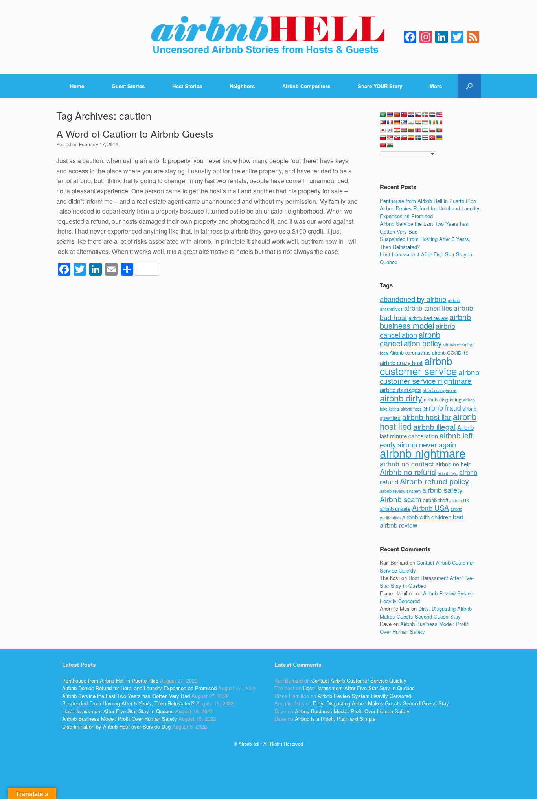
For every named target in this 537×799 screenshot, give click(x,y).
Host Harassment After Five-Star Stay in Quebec (118, 711)
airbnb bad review (428, 318)
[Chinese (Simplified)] (397, 115)
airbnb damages (400, 389)
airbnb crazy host (401, 362)
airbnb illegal (434, 426)
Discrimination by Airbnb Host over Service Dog (116, 726)
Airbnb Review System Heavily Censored (364, 696)
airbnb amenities (428, 308)
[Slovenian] (404, 137)
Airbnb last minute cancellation (427, 431)
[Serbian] (390, 137)
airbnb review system (400, 491)
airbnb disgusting (443, 399)
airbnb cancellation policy (411, 339)
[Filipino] (383, 122)
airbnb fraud (442, 407)
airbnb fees (411, 408)
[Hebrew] (411, 122)
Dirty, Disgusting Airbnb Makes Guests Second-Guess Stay (426, 612)
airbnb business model (425, 321)
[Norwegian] (418, 130)
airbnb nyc (448, 473)
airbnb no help (453, 464)
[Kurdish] (397, 130)
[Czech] (418, 115)
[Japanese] (383, 130)
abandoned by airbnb (413, 299)
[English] (439, 115)
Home (77, 86)
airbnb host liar (426, 416)
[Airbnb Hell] (268, 37)
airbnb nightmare (422, 452)
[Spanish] (411, 137)
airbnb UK (459, 500)
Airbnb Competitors (306, 86)
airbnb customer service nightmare (430, 376)
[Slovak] (397, 137)
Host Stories (187, 86)
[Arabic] (383, 115)
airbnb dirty (401, 397)
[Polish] (432, 130)
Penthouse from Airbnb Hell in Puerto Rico (428, 200)
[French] (390, 122)
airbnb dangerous (439, 390)
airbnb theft (436, 500)
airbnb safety (442, 489)
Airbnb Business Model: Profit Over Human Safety (424, 627)
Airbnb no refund (408, 471)
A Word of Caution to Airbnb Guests (134, 133)
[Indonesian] (425, 122)
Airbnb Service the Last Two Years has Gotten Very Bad (126, 696)
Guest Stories (128, 86)
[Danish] (425, 115)
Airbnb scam (400, 498)
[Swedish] (418, 137)
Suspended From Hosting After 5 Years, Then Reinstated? (128, 703)
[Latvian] (404, 130)
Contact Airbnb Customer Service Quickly (358, 680)
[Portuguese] (439, 130)
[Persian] (425, 130)
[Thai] (425, 137)
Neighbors (242, 86)
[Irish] (432, 122)
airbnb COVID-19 (450, 352)
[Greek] (404, 122)
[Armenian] (390, 115)
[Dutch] (432, 115)
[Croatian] (411, 115)
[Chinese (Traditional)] (404, 115)
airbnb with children (426, 517)
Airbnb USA (430, 508)
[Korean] (390, 130)
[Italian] (439, 122)
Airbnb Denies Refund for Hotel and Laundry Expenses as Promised (430, 212)
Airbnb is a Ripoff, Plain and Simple (335, 718)
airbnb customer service (418, 365)
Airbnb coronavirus (410, 352)
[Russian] (383, 137)
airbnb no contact (407, 463)
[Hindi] (418, 122)
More (436, 86)
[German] (397, 122)
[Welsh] (390, 145)
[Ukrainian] (439, 137)
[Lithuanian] (411, 130)
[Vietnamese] (383, 145)
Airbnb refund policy (434, 481)
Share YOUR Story (380, 86)
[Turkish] (432, 137)
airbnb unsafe (395, 508)
